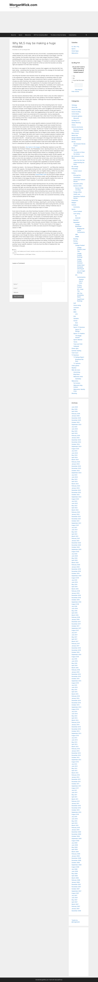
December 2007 (76, 884)
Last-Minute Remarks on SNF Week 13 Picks (24, 254)
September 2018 (76, 602)
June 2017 (75, 635)
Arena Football (77, 211)
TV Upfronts (76, 363)
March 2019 (75, 589)
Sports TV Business (79, 327)
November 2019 (76, 571)
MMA (74, 312)
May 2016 (74, 663)
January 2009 (76, 856)
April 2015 (74, 691)
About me (13, 35)
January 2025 (75, 437)
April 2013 (74, 744)
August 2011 (75, 788)
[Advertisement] (49, 22)
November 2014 (76, 702)
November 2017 (76, 624)
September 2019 (76, 575)
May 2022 (74, 505)
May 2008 (74, 873)
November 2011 (76, 781)
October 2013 (75, 731)
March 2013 (75, 746)
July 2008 (74, 869)
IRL (76, 216)
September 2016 (76, 654)
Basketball (76, 222)
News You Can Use (79, 160)
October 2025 (76, 422)
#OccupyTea (77, 175)
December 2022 (76, 490)
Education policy (78, 183)
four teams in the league (33, 147)
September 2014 (76, 707)
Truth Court (75, 353)
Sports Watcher (77, 339)
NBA (76, 234)
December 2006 (76, 910)
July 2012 (74, 764)
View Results (78, 89)
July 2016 (74, 659)
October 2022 (76, 494)
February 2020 (76, 564)
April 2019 (74, 586)
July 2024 (74, 451)
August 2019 (75, 578)
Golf (74, 303)
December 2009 (76, 832)
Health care (76, 194)
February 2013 (76, 748)
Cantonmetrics (72, 35)
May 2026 (74, 409)
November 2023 (76, 468)
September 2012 (76, 759)
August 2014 (75, 709)
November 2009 (76, 834)
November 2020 (76, 545)
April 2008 (75, 875)
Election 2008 (77, 186)
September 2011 (76, 786)
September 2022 (76, 497)
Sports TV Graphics (79, 333)
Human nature (77, 171)
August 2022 (75, 499)
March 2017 (75, 641)
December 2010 (76, 805)
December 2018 (76, 595)
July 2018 (74, 606)
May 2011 (74, 794)
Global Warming (76, 122)
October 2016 (75, 652)
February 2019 (76, 591)
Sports (20, 35)
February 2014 (76, 722)
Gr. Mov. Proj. (75, 46)
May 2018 (74, 610)
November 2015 (76, 676)
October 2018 (75, 599)
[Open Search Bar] (86, 35)
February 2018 (76, 617)
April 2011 (74, 797)
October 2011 (75, 783)
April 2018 (74, 613)
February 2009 (76, 854)
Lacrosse (76, 307)
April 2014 (74, 718)
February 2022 (76, 512)
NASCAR (77, 218)
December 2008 (76, 858)
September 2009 (76, 838)
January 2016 (75, 672)
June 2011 (74, 792)
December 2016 (76, 648)
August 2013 (75, 735)
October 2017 (75, 626)
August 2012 (75, 762)
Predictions (75, 200)
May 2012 (74, 768)
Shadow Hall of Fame (81, 281)
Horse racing (77, 305)
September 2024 (76, 446)
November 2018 (76, 597)
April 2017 (74, 639)
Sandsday (78, 378)
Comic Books (75, 114)
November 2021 (76, 518)
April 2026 (75, 411)
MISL (74, 309)
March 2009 (75, 851)
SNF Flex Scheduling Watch (41, 35)
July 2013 (74, 737)
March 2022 (75, 510)
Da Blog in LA (75, 120)
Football (75, 243)
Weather (74, 368)
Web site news (76, 370)
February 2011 (76, 801)
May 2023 (74, 479)
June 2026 (75, 407)
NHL (74, 316)
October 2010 (75, 810)
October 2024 (76, 444)
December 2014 (76, 700)
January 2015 (75, 698)
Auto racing (76, 213)
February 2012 (76, 775)
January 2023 (76, 488)
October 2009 (76, 836)
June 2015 (75, 687)
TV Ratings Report (78, 357)
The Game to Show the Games (58, 35)
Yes (74, 76)
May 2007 (74, 900)
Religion (74, 202)
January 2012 (75, 777)
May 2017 (74, 637)
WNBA (77, 236)
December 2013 (76, 727)
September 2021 (76, 523)
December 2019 (76, 569)
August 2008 (75, 867)
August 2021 (75, 525)
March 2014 (75, 720)
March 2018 (75, 615)
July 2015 (74, 685)
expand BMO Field (41, 174)
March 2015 (75, 694)
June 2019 (75, 582)
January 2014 (75, 724)
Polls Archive (75, 91)
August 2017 (75, 630)
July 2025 (74, 426)
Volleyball (76, 346)
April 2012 (74, 770)
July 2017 (74, 632)
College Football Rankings (79, 255)
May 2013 (74, 742)
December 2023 (76, 466)
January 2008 (76, 882)
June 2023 (75, 477)
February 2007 (76, 906)
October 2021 (75, 521)
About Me (74, 107)
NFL (76, 275)
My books (74, 150)
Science (74, 205)
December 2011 (76, 779)
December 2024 (76, 440)
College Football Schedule (80, 261)
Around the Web (76, 109)
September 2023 (76, 472)
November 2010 (76, 808)
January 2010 (75, 829)
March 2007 (75, 904)
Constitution (76, 177)
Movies (74, 141)
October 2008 (76, 862)
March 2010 (75, 825)
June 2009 (75, 845)
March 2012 (75, 773)
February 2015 (76, 696)
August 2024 (75, 448)
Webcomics (28, 35)
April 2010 (74, 823)
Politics (74, 173)
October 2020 (76, 547)
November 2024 (76, 442)
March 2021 (75, 536)
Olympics (76, 318)
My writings (75, 166)
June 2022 (75, 503)
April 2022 (74, 507)
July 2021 (74, 527)
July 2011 (74, 790)
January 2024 (76, 464)
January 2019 (75, 593)
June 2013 (75, 740)
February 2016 (76, 670)
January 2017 (75, 646)
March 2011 (75, 799)
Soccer (75, 320)
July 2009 (74, 843)
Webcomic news (78, 376)
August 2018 (75, 604)
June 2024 (75, 453)
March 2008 (75, 878)
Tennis (75, 342)
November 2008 (76, 860)
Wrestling (74, 393)
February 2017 (76, 643)
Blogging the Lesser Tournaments (81, 230)
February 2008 (76, 880)
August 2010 (75, 814)
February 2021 (76, 538)
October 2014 (75, 705)
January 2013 (75, 751)
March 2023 (75, 483)
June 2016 (75, 661)
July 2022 (74, 501)
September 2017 (76, 628)
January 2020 (76, 567)
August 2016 (75, 656)
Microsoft (76, 118)
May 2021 (74, 532)
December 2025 (76, 418)
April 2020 (75, 560)
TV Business (75, 355)
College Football (80, 245)
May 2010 (74, 821)
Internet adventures (77, 127)
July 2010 (74, 816)
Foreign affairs (77, 192)
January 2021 (75, 540)
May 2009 (74, 847)
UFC (76, 314)
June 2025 (75, 429)
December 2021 (76, 516)
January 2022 (75, 514)
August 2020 (75, 551)
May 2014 (74, 716)
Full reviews (76, 383)
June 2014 (75, 713)
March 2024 (75, 459)
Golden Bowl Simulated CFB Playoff (80, 267)
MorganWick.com (23, 5)
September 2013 (76, 733)
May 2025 (74, 431)
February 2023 (76, 486)
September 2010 (76, 812)
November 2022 (76, 492)
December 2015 (76, 674)
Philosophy (75, 168)
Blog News (76, 374)
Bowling (75, 239)
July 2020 (74, 554)
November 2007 (76, 886)
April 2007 (75, 902)
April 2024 (75, 457)
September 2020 (76, 549)
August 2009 (75, 840)
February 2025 (76, 435)
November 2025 (76, 420)
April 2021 (74, 534)
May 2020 (74, 558)
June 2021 (75, 529)
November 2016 (76, 650)
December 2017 (76, 621)
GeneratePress (58, 979)
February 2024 (76, 462)
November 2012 (76, 755)
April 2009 (75, 849)
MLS (15, 249)
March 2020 (75, 562)
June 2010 (75, 818)
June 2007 (75, 897)
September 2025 (76, 424)
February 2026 (76, 413)
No (74, 78)
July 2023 (74, 475)
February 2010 (76, 827)
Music (73, 148)
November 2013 (76, 729)
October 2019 (75, 573)
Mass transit (75, 133)
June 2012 (75, 766)
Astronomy (76, 207)
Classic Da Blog (76, 111)
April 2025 (74, 433)
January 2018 (75, 619)
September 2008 (76, 865)
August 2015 (75, 683)
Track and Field (77, 344)
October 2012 (75, 757)
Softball (75, 325)
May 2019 (74, 584)
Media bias (75, 135)
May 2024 (74, 455)
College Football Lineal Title (81, 249)
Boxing (75, 241)
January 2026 (76, 415)
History (74, 125)
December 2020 (76, 543)
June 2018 (75, 608)
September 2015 (76, 681)
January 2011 (75, 803)
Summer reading (76, 350)
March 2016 (75, 667)
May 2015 (74, 689)
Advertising (76, 372)
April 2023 (75, 481)
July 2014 (74, 711)
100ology (74, 105)
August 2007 (75, 893)
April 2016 (74, 665)
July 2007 (74, 895)
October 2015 (75, 678)
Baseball (75, 220)
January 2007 (76, 908)
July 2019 (74, 580)
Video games (75, 365)
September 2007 (76, 891)
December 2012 (76, 753)
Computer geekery (77, 116)
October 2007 (76, 889)
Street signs (75, 348)
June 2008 (75, 871)
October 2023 (76, 470)
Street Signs (75, 51)
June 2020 (75, 556)
